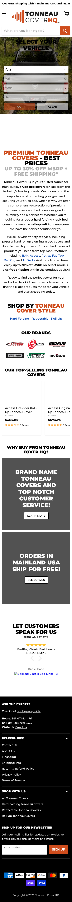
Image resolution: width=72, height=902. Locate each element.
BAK (25, 255)
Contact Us (9, 745)
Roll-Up (56, 318)
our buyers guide (29, 711)
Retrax (46, 255)
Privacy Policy (11, 774)
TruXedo (29, 260)
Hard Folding (19, 318)
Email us (21, 727)
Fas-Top (58, 255)
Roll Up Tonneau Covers (18, 816)
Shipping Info (11, 763)
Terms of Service (13, 780)
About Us (8, 751)
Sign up (58, 849)
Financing (9, 757)
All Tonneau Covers (15, 798)
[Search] (65, 30)
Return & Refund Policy (18, 768)
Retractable (40, 318)
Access (35, 255)
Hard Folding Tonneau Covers (22, 804)
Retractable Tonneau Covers (21, 810)
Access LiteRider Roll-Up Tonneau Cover (21, 410)
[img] (36, 645)
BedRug (10, 260)
